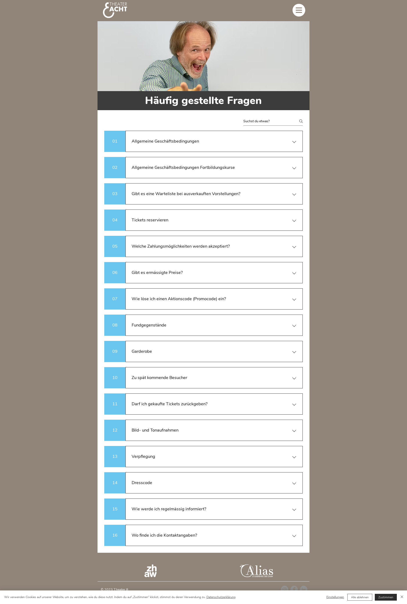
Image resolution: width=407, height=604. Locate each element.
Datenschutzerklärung (221, 597)
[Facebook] (294, 589)
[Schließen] (401, 597)
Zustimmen (385, 597)
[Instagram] (284, 589)
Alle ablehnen (360, 597)
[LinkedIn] (303, 589)
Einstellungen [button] (335, 597)
